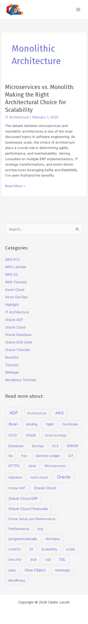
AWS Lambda (15, 267)
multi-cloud (39, 477)
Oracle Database (18, 335)
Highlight (12, 304)
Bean (13, 424)
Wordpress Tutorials (20, 380)
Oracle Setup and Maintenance (31, 519)
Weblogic (12, 372)
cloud (31, 435)
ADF (13, 412)
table (12, 570)
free (24, 456)
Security (15, 559)
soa (33, 559)
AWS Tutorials (16, 282)
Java (32, 466)
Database (15, 446)
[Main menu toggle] (78, 9)
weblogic (62, 570)
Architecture (36, 413)
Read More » (15, 186)
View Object (35, 570)
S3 (31, 549)
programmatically (23, 539)
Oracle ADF (14, 320)
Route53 (12, 357)
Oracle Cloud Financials (28, 509)
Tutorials (12, 365)
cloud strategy (55, 435)
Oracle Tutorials (17, 350)
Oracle (63, 476)
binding (31, 424)
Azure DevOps (16, 297)
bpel (50, 424)
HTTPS (14, 466)
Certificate (70, 424)
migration (15, 477)
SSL (62, 559)
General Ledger (48, 456)
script (70, 549)
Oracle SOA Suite (18, 342)
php (40, 529)
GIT (70, 456)
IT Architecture (17, 117)
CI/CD (12, 435)
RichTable (53, 539)
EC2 (55, 446)
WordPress (16, 580)
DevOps (38, 446)
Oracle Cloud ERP (23, 498)
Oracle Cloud (15, 327)
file (10, 456)
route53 (14, 549)
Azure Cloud (14, 290)
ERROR (72, 446)
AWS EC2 (12, 259)
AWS (59, 413)
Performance (19, 529)
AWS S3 (11, 274)
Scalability (49, 549)
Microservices (55, 466)
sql (47, 559)
